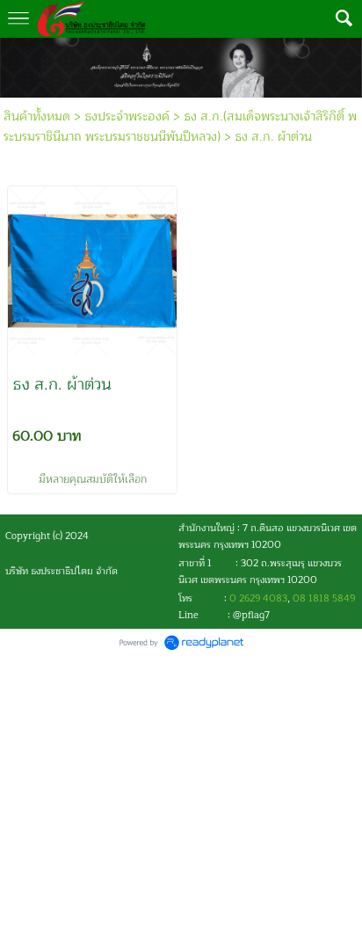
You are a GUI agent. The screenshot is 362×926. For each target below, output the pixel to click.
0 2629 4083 (258, 598)
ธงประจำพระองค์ (127, 116)
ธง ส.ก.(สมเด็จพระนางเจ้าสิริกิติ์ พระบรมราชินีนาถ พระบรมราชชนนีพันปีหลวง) (180, 126)
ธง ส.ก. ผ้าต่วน (273, 137)
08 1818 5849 (324, 598)
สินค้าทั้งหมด (37, 116)
